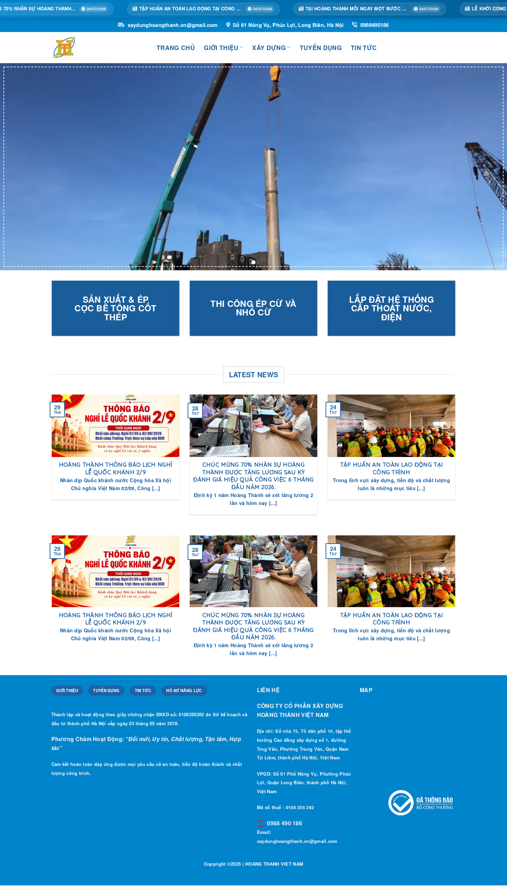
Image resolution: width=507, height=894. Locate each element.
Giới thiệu (221, 47)
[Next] (456, 459)
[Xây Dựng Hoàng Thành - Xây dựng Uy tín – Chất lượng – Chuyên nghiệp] (99, 47)
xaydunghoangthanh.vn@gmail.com (172, 25)
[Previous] (50, 459)
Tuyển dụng (321, 47)
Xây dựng (269, 47)
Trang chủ (176, 47)
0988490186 (374, 25)
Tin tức (364, 47)
